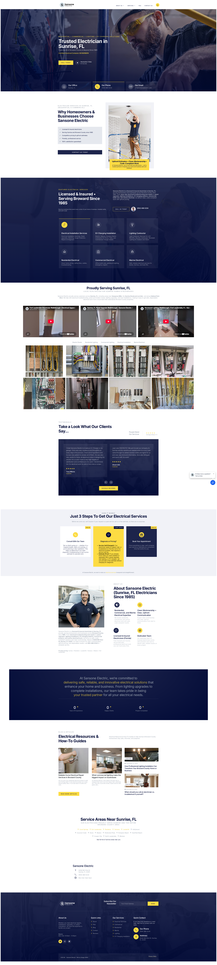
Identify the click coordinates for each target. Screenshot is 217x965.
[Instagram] (65, 941)
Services (130, 5)
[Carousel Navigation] (108, 482)
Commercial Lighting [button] (107, 342)
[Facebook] (60, 941)
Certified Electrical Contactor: (73, 53)
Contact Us (148, 5)
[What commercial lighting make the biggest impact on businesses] (107, 760)
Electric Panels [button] (77, 342)
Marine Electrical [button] (139, 342)
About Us (119, 5)
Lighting (128, 758)
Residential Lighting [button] (91, 342)
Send (153, 903)
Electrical (129, 784)
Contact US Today (80, 152)
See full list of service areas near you (108, 839)
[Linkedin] (69, 941)
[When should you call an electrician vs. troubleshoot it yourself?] (142, 780)
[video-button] (77, 63)
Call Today (66, 62)
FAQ (140, 5)
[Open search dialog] (157, 5)
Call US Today (121, 209)
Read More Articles (69, 794)
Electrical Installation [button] (124, 342)
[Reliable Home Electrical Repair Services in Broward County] (73, 760)
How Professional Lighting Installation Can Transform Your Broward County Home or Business (141, 768)
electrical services (111, 572)
